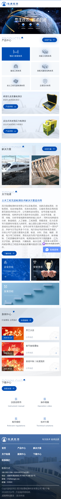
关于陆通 (6, 454)
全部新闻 (26, 320)
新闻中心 (21, 454)
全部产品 (49, 40)
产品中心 (21, 448)
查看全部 (9, 388)
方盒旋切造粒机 (23, 492)
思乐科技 (20, 496)
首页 (4, 448)
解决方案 (37, 448)
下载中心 (37, 454)
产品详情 (11, 107)
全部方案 (49, 149)
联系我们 (6, 460)
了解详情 (9, 254)
